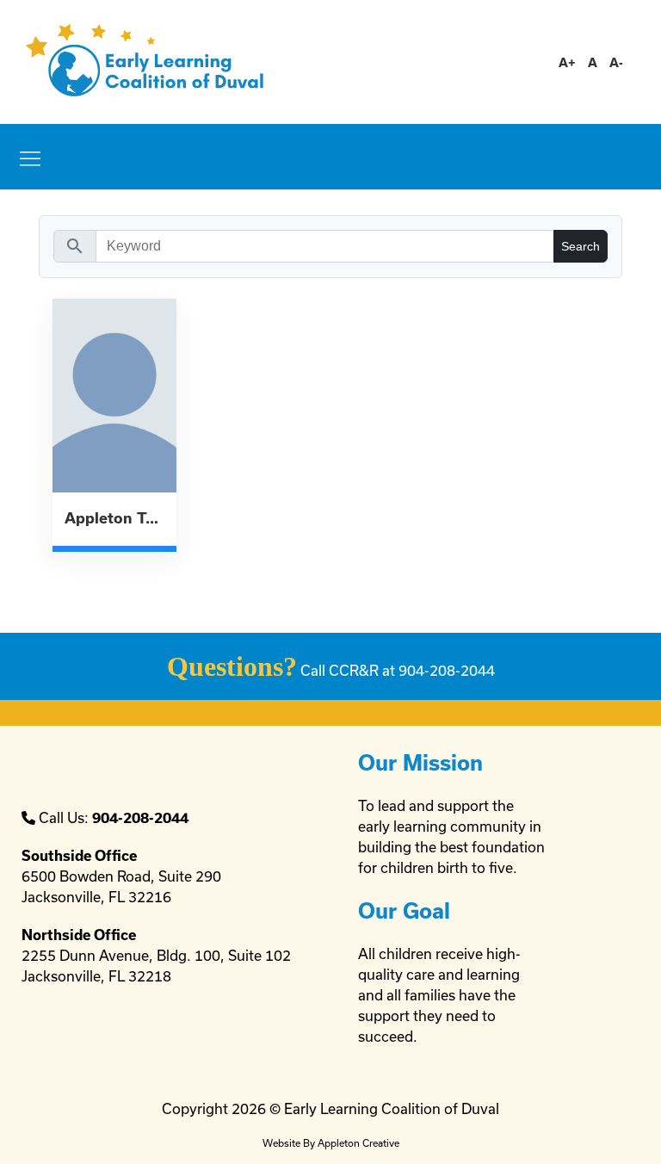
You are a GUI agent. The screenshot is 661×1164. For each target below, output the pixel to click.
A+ (567, 63)
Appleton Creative (358, 1143)
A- (616, 63)
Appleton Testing (114, 518)
